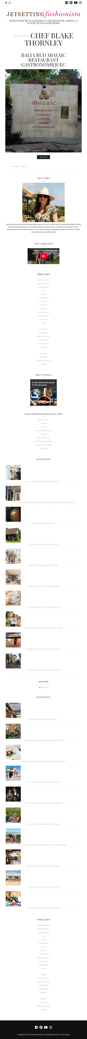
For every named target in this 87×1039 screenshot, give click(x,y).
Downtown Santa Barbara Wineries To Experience (43, 866)
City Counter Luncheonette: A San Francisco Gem (43, 607)
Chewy (43, 294)
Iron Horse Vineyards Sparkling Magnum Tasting (43, 824)
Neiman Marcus (43, 312)
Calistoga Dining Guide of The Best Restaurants (43, 586)
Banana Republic (43, 280)
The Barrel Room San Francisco (43, 523)
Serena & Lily (43, 344)
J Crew (43, 301)
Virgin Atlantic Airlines (43, 445)
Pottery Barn (43, 333)
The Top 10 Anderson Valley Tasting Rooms (43, 544)
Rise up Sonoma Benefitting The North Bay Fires (43, 908)
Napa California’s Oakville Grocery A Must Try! (43, 782)
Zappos (43, 364)
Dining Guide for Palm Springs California (43, 565)
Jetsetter (43, 434)
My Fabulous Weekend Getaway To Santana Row (43, 670)
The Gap (43, 305)
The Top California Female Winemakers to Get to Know (43, 628)
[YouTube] (75, 2)
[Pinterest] (70, 2)
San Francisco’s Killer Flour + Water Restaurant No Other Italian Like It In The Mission (43, 502)
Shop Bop (43, 353)
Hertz (43, 427)
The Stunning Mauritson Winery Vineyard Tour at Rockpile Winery (43, 845)
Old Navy (43, 329)
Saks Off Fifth (43, 340)
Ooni (43, 323)
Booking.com (43, 420)
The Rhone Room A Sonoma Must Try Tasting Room (43, 649)
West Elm (43, 357)
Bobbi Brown (43, 287)
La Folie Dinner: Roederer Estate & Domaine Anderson (43, 803)
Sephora (43, 347)
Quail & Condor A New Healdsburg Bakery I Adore (43, 481)
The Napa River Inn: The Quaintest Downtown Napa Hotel (43, 740)
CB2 (43, 291)
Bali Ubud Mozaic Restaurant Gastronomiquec (43, 60)
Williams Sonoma (43, 360)
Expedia (43, 423)
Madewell (43, 309)
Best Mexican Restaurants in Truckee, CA (43, 719)
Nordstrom (43, 319)
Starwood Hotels (43, 438)
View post (43, 157)
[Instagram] (80, 2)
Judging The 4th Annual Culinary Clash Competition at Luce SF (44, 761)
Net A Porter (43, 316)
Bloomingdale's (43, 283)
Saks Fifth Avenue (43, 336)
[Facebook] (66, 2)
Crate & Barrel (43, 298)
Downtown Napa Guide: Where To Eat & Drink (43, 887)
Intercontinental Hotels (43, 431)
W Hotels (43, 449)
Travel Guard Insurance (43, 441)
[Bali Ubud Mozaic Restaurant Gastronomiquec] (43, 110)
